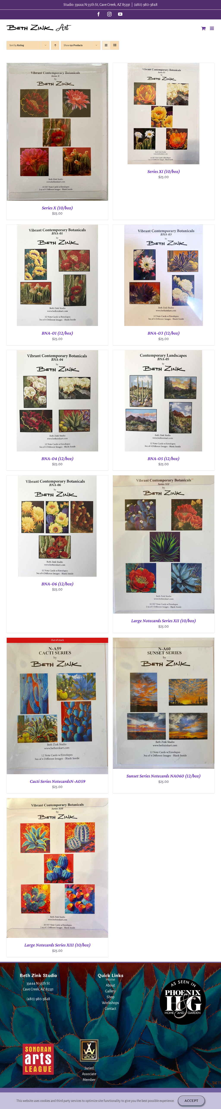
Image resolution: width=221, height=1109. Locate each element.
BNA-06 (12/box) (57, 583)
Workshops (110, 1003)
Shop (110, 997)
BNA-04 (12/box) (57, 458)
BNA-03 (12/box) (164, 333)
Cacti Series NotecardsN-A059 (57, 781)
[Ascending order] (55, 45)
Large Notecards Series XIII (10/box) (57, 945)
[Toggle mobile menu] (212, 28)
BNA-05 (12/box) (164, 458)
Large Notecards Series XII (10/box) (163, 620)
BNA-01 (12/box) (57, 333)
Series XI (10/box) (163, 171)
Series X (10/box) (57, 207)
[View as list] (114, 45)
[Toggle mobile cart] (203, 28)
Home (110, 980)
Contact (110, 1009)
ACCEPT (191, 1100)
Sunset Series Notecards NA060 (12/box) (163, 775)
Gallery (110, 991)
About (110, 985)
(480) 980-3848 (146, 5)
